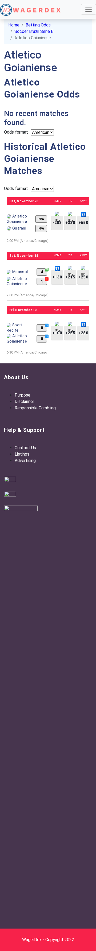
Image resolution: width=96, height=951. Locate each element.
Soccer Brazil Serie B (34, 31)
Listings (22, 454)
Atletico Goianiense (17, 281)
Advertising (25, 460)
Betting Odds (38, 25)
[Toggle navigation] (88, 9)
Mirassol (20, 271)
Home (13, 25)
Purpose (22, 395)
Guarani (19, 228)
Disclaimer (24, 401)
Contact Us (25, 447)
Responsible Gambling (35, 407)
